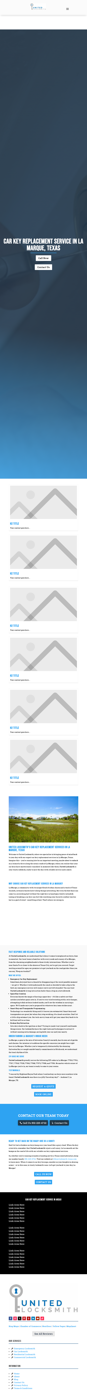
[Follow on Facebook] (10, 1318)
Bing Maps (14, 1326)
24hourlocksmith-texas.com (65, 1159)
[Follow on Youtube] (38, 1318)
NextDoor (46, 1326)
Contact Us (43, 267)
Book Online (43, 1094)
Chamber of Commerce (30, 1326)
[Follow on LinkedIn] (33, 1318)
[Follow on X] (19, 1318)
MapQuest (71, 1326)
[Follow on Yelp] (28, 1318)
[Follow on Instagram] (15, 1318)
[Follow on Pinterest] (24, 1318)
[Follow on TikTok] (42, 1318)
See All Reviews (43, 1333)
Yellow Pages (59, 1326)
